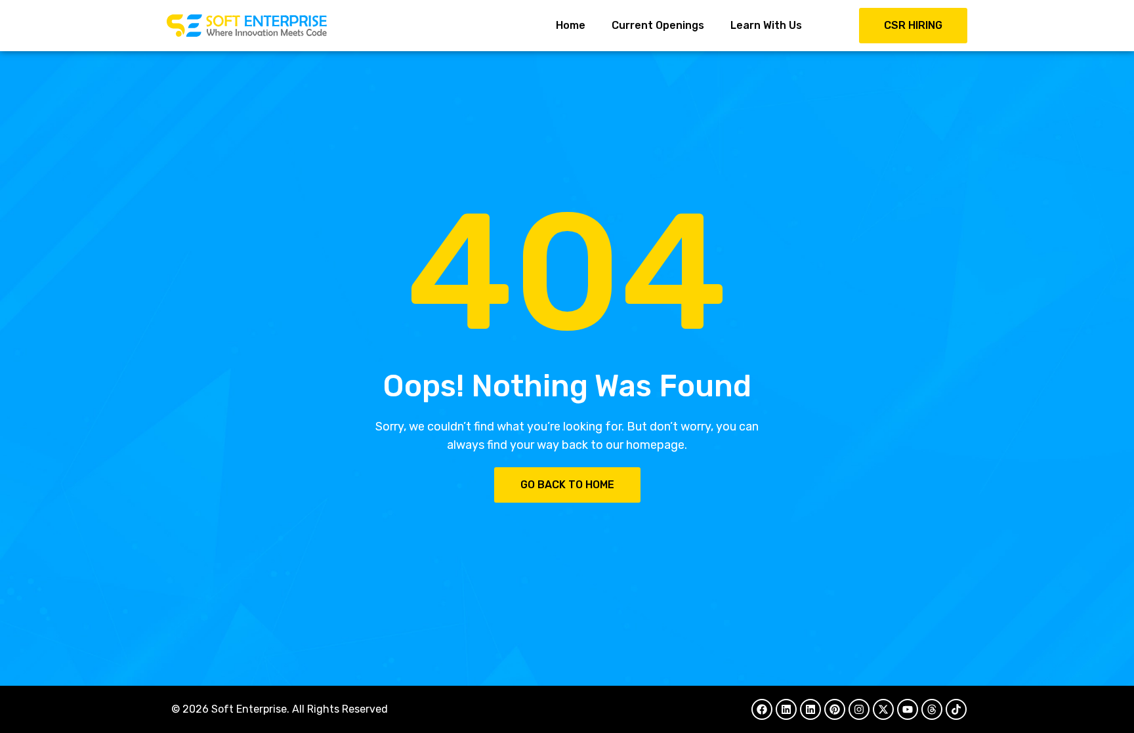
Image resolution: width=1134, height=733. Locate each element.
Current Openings (658, 25)
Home (570, 25)
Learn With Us (766, 25)
